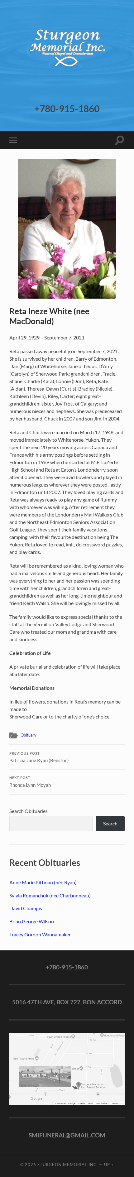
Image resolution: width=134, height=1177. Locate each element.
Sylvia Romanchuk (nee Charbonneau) (50, 895)
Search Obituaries (28, 811)
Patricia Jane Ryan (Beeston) (39, 757)
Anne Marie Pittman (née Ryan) (43, 882)
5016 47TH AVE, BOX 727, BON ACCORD (67, 1002)
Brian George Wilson (31, 921)
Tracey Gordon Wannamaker (40, 934)
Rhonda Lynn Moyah (30, 782)
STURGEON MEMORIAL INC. (67, 1164)
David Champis (25, 908)
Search (110, 823)
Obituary (28, 735)
